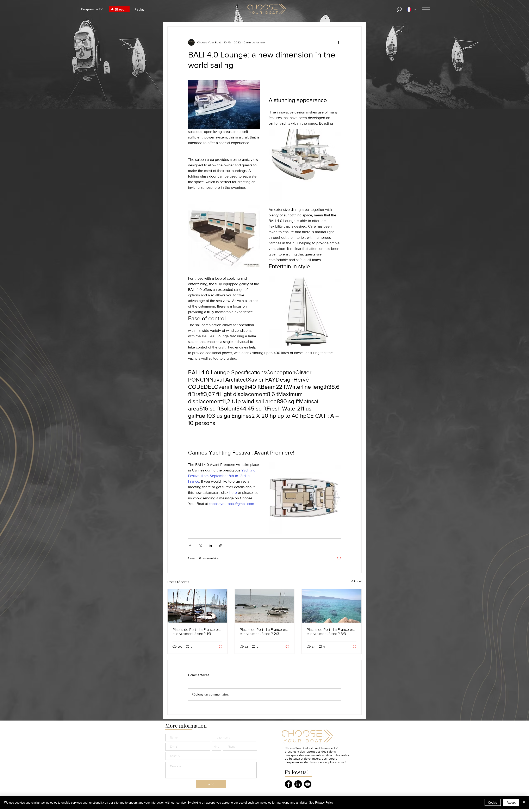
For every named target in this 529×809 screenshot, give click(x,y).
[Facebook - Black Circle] (288, 784)
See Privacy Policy (321, 802)
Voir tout (356, 581)
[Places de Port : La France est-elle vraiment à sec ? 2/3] (264, 606)
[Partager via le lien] (220, 545)
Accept (511, 802)
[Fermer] (524, 802)
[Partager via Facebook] (190, 545)
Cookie (492, 802)
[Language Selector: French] (411, 9)
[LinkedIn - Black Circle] (298, 784)
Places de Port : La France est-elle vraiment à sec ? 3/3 (331, 632)
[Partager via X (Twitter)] (200, 545)
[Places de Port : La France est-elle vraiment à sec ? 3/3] (331, 606)
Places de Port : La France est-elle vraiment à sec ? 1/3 (197, 632)
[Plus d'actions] (338, 42)
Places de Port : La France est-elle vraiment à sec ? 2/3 (264, 632)
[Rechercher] (399, 9)
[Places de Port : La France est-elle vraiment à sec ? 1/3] (197, 606)
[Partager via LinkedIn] (210, 545)
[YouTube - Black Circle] (307, 784)
